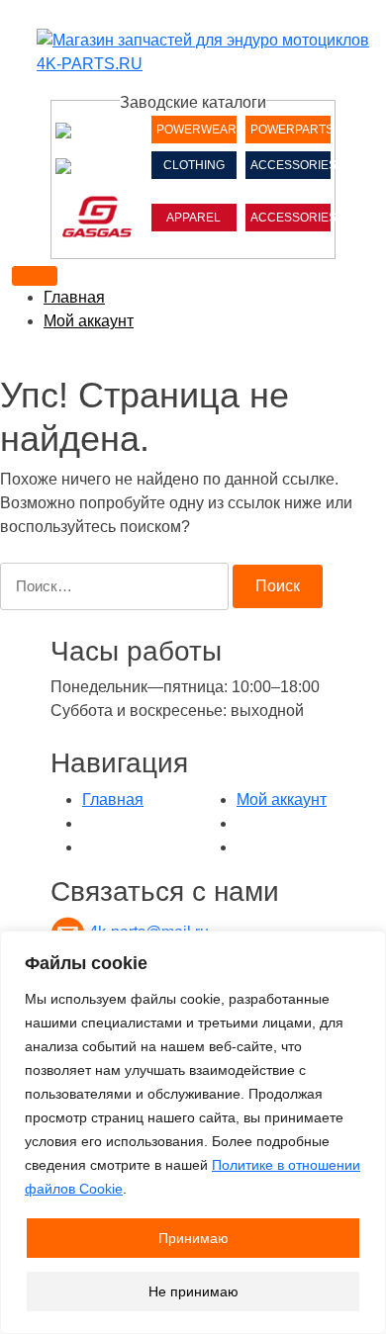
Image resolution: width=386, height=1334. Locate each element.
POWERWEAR (196, 129)
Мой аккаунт (89, 320)
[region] (193, 1132)
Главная (74, 297)
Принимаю (193, 1238)
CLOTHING (194, 165)
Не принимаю (193, 1291)
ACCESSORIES (290, 165)
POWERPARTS (290, 129)
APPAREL (193, 217)
